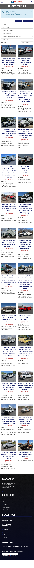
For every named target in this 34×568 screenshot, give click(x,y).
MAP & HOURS (6, 488)
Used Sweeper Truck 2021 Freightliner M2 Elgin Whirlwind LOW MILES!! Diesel (8, 61)
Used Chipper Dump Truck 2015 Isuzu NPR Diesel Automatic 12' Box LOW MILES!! (8, 243)
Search (19, 21)
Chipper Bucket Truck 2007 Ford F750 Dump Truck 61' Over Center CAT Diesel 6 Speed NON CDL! (8, 280)
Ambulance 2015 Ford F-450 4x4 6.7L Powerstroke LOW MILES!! (25, 170)
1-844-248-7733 (10, 486)
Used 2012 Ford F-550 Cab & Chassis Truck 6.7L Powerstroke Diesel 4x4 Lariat (9, 386)
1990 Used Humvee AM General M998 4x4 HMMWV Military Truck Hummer (9, 319)
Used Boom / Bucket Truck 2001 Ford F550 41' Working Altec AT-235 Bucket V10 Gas (8, 420)
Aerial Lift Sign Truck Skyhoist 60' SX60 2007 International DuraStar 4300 (9, 208)
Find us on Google (8, 491)
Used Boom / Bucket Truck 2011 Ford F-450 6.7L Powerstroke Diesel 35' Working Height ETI (9, 352)
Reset (28, 21)
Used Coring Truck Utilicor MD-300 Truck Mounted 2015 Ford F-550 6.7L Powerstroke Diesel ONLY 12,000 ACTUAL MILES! (25, 97)
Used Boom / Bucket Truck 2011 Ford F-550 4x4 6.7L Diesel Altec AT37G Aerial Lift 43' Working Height (25, 209)
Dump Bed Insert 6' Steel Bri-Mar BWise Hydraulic (25, 454)
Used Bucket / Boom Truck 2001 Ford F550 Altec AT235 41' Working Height (25, 420)
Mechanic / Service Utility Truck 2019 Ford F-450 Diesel (25, 318)
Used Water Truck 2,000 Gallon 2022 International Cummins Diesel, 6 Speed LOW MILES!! (25, 133)
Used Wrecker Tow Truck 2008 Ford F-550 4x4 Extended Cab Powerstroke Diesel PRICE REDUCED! (25, 244)
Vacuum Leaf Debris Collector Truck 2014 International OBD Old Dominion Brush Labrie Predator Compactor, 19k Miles (9, 172)
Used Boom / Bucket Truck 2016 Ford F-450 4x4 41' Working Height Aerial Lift (9, 132)
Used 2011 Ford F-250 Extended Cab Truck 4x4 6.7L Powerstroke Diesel (8, 455)
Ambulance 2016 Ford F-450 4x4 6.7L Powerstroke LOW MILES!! (25, 61)
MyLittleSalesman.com (17, 551)
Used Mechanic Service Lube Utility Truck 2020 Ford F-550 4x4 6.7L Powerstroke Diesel (9, 95)
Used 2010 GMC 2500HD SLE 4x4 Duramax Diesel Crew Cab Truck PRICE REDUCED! (25, 386)
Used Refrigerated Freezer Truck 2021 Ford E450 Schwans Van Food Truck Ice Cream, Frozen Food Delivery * (25, 352)
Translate (14, 555)
